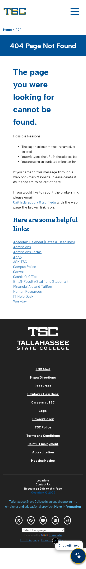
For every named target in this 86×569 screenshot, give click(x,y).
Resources (43, 386)
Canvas (18, 271)
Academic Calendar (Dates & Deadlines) (44, 241)
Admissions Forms (27, 251)
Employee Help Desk (43, 394)
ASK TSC (20, 261)
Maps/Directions (43, 377)
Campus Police (24, 266)
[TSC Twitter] (19, 520)
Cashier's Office (25, 276)
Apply (17, 256)
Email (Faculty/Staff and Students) (40, 281)
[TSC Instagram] (67, 520)
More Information (67, 506)
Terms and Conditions (43, 435)
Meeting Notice (43, 460)
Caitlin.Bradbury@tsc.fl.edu (34, 202)
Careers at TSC (43, 402)
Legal (43, 410)
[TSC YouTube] (43, 520)
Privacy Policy (43, 419)
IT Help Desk (23, 296)
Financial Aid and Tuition (32, 286)
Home (7, 29)
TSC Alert (43, 369)
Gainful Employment (43, 444)
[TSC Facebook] (31, 520)
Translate (55, 535)
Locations (43, 480)
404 (18, 29)
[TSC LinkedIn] (55, 520)
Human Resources (27, 291)
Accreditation (43, 452)
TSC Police (43, 427)
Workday (20, 301)
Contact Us (43, 484)
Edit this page (29, 540)
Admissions (22, 246)
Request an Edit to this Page (43, 488)
